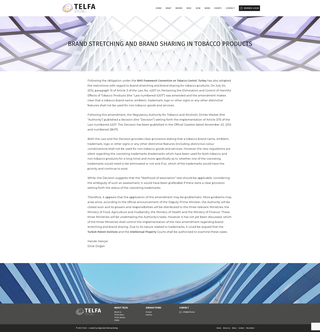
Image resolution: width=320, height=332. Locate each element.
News (234, 328)
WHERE (179, 8)
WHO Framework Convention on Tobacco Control (167, 80)
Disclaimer (250, 328)
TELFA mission (119, 317)
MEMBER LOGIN (251, 8)
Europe (149, 312)
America (149, 315)
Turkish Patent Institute (103, 232)
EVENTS (218, 8)
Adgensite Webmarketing (108, 328)
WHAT (168, 8)
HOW (198, 8)
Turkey (202, 80)
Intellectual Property (143, 232)
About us (117, 312)
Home (159, 8)
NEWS (207, 8)
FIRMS (116, 320)
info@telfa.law (189, 312)
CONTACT (230, 8)
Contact (241, 328)
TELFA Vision (119, 315)
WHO (189, 8)
